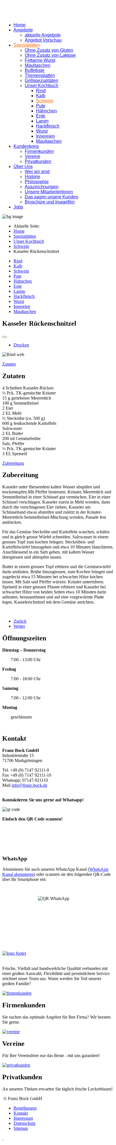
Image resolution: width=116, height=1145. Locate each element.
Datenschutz (24, 1123)
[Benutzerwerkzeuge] (4, 337)
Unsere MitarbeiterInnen (49, 191)
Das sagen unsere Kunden (51, 196)
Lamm (42, 121)
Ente (40, 116)
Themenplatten (40, 75)
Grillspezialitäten (41, 80)
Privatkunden (38, 161)
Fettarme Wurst (40, 60)
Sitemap (21, 1128)
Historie (32, 176)
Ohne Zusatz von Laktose (50, 55)
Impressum (23, 1118)
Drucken (21, 345)
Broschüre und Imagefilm (50, 201)
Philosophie (37, 181)
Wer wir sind (37, 171)
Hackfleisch (47, 126)
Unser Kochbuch (41, 85)
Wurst (42, 131)
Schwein (44, 100)
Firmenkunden (39, 151)
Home (20, 24)
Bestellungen (25, 1108)
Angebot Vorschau (43, 40)
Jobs (18, 207)
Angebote (23, 30)
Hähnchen (46, 110)
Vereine (32, 156)
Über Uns (23, 166)
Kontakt (21, 1113)
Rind (41, 90)
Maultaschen (37, 65)
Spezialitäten (27, 45)
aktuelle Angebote (43, 35)
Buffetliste (34, 70)
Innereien (45, 136)
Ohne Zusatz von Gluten (49, 50)
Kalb (40, 95)
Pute (40, 105)
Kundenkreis (26, 146)
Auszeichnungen (42, 186)
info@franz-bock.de (29, 785)
